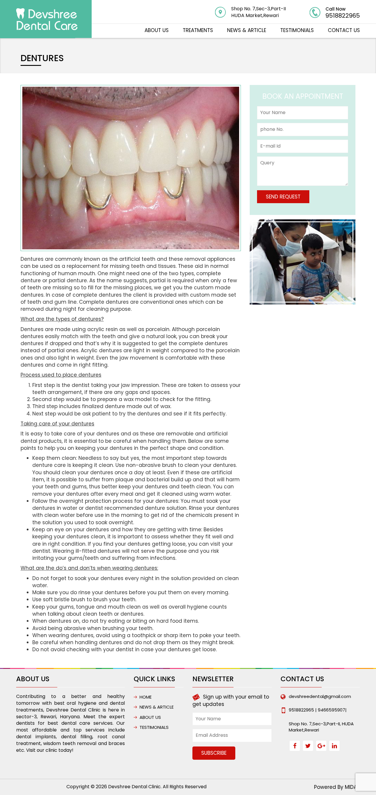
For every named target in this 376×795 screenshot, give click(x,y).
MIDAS (352, 787)
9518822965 (342, 15)
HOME (146, 697)
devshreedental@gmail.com (320, 696)
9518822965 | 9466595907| (318, 710)
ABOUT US (157, 30)
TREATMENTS (198, 30)
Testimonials (297, 30)
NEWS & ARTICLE (246, 30)
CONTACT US (344, 30)
